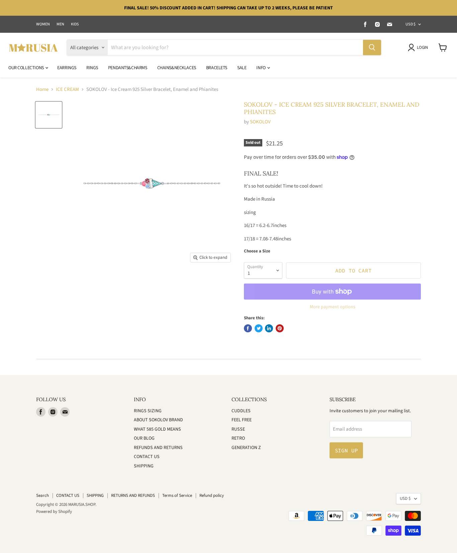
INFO (261, 68)
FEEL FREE (242, 420)
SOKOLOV (260, 121)
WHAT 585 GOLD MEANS (157, 429)
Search (42, 495)
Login (422, 47)
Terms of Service (177, 495)
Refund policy (211, 495)
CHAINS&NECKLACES (176, 68)
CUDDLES (241, 411)
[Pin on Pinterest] (280, 328)
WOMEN (43, 24)
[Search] (372, 47)
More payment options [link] (332, 307)
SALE (241, 68)
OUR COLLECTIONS (26, 68)
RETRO (238, 438)
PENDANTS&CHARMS (127, 68)
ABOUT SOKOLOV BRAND (158, 420)
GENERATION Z (246, 447)
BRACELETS (216, 68)
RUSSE (238, 429)
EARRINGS (66, 68)
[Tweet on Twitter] (259, 328)
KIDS (75, 24)
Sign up (346, 450)
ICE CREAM (67, 89)
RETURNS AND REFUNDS (133, 495)
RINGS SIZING (148, 411)
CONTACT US (147, 456)
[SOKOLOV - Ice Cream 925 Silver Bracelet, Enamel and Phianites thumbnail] (48, 115)
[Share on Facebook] (248, 328)
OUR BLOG (144, 438)
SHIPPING (144, 466)
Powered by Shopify (54, 512)
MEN (60, 24)
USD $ (410, 24)
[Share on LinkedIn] (269, 328)
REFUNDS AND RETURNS (158, 447)
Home (42, 89)
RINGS (92, 68)
